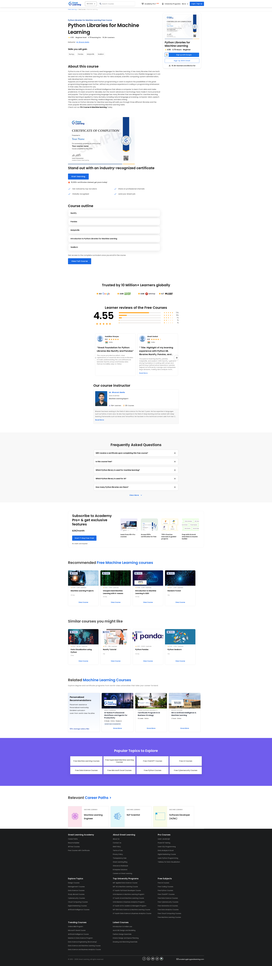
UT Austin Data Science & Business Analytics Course (132, 913)
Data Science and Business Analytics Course (84, 949)
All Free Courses (74, 847)
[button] (182, 27)
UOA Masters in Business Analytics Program (129, 902)
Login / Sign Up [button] (196, 4)
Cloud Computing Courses (78, 902)
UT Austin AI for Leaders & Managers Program (129, 906)
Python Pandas (141, 649)
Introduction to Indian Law (122, 926)
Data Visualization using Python (81, 650)
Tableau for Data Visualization (169, 862)
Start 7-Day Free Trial (84, 538)
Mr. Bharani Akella (82, 42)
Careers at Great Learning (122, 873)
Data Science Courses (76, 890)
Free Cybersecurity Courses (168, 902)
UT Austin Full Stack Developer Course (127, 890)
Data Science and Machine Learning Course (84, 946)
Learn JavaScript (164, 839)
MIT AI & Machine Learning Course (125, 887)
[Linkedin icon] (148, 958)
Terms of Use (118, 850)
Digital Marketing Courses (77, 906)
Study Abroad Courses (76, 894)
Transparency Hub (119, 858)
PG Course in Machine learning (93, 107)
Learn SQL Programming (167, 847)
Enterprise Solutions (120, 870)
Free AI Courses (163, 883)
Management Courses (76, 887)
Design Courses (73, 883)
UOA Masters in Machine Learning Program (128, 894)
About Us (116, 839)
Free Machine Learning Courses (169, 917)
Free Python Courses (165, 890)
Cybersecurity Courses (76, 898)
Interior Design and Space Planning (126, 938)
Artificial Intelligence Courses (78, 910)
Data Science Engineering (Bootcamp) (82, 942)
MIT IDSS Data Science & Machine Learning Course (131, 910)
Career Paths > (98, 797)
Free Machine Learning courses (125, 562)
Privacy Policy (118, 854)
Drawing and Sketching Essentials (125, 942)
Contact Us (117, 843)
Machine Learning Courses (107, 680)
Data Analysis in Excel (166, 850)
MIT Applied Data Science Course (125, 883)
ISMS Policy (117, 847)
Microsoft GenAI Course (77, 930)
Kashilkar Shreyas (112, 336)
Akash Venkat (152, 336)
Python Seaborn (175, 649)
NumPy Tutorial (109, 649)
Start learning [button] (78, 176)
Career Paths (73, 839)
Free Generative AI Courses (168, 906)
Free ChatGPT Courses (166, 894)
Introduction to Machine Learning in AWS (145, 592)
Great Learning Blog (120, 862)
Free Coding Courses (165, 887)
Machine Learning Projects (82, 591)
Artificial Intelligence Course (78, 934)
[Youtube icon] (152, 958)
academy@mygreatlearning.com (191, 959)
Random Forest (174, 591)
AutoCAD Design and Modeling (124, 930)
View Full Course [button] (79, 261)
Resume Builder (73, 843)
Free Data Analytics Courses (168, 910)
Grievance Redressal (120, 866)
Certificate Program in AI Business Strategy (149, 713)
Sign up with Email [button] (182, 61)
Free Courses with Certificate (79, 850)
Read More (99, 420)
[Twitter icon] (157, 958)
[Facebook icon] (144, 958)
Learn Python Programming (168, 858)
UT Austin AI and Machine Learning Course (128, 898)
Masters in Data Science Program (80, 938)
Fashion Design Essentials (122, 934)
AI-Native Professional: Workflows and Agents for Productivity (116, 715)
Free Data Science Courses (168, 898)
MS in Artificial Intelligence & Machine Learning (183, 713)
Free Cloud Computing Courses (169, 913)
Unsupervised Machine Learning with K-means (113, 592)
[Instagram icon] (161, 958)
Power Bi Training (164, 843)
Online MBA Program (75, 926)
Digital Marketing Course (167, 854)
